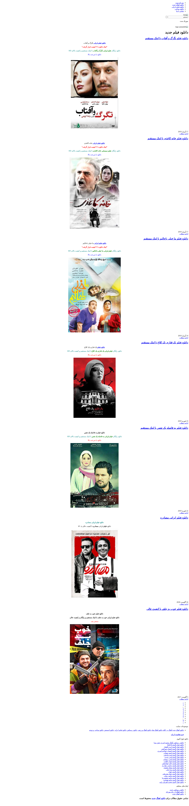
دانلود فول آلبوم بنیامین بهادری (173, 766)
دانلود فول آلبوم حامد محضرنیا (173, 778)
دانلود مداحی (179, 9)
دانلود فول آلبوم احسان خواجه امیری (170, 751)
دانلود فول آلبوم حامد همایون (173, 780)
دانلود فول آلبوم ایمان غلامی (174, 761)
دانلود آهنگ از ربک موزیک (175, 792)
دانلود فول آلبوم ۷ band (175, 745)
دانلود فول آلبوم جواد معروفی (173, 774)
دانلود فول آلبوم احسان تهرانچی (172, 749)
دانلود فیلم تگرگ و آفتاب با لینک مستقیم (166, 38)
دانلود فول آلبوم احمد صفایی (173, 753)
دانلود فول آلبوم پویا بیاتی (175, 770)
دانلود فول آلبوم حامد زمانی (174, 776)
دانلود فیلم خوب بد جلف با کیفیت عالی (167, 609)
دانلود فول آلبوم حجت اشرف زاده (172, 782)
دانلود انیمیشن (109, 730)
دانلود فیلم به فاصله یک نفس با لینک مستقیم (164, 427)
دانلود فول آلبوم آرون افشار (174, 747)
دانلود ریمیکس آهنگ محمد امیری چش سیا (169, 743)
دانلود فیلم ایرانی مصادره (174, 517)
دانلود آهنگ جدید (178, 5)
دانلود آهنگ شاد (156, 730)
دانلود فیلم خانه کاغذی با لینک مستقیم (168, 138)
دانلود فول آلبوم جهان (176, 772)
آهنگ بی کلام (167, 730)
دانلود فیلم (101, 347)
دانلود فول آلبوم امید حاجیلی (174, 755)
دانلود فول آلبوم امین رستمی (173, 759)
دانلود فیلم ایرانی (178, 7)
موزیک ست (179, 3)
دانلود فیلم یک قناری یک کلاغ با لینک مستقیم (164, 342)
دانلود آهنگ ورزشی (144, 730)
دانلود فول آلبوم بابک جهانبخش (173, 763)
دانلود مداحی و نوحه (96, 730)
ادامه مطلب (183, 134)
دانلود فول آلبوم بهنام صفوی (174, 768)
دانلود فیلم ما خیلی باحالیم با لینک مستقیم (166, 238)
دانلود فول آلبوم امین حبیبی (174, 757)
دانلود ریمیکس (132, 730)
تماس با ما (180, 11)
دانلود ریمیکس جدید (177, 790)
